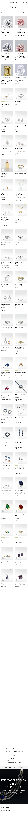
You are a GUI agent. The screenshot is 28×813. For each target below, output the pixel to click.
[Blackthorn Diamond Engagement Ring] (7, 320)
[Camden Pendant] (7, 575)
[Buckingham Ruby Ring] (21, 506)
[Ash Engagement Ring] (7, 235)
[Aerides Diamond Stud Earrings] (21, 141)
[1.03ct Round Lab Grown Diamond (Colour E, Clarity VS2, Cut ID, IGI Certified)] (7, 46)
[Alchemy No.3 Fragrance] (7, 165)
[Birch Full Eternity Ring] (21, 296)
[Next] (23, 593)
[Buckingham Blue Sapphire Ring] (21, 483)
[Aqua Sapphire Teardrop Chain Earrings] (7, 210)
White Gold (7, 101)
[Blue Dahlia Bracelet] (21, 386)
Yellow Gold (3, 101)
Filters (4, 12)
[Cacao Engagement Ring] (7, 553)
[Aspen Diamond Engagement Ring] (21, 235)
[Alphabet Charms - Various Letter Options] (7, 185)
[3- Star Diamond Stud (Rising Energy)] (7, 94)
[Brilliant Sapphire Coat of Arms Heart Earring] (21, 458)
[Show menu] (1, 2)
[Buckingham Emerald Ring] (7, 506)
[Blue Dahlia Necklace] (21, 410)
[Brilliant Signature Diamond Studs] (7, 483)
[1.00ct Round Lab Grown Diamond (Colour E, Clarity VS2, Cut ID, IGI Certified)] (7, 22)
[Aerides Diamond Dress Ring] (7, 117)
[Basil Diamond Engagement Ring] (21, 277)
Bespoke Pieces (17, 762)
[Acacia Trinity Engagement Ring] (21, 94)
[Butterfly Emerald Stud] (7, 530)
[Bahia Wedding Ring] (7, 277)
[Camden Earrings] (21, 553)
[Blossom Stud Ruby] (7, 386)
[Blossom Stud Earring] (21, 363)
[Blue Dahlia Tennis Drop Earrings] (21, 433)
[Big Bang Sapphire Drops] (7, 296)
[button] (5, 2)
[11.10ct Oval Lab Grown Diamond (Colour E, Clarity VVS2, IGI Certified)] (21, 70)
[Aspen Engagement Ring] (21, 255)
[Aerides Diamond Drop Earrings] (21, 117)
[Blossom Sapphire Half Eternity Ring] (21, 339)
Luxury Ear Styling (16, 761)
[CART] (25, 2)
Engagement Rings (6, 761)
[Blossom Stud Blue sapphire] (7, 363)
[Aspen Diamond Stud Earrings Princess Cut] (7, 255)
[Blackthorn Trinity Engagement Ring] (21, 320)
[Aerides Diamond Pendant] (7, 141)
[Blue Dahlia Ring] (7, 433)
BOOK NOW (20, 751)
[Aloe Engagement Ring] (21, 165)
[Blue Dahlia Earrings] (7, 410)
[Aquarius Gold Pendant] (21, 210)
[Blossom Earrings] (7, 339)
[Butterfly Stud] (21, 530)
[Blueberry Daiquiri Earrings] (7, 458)
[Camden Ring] (21, 575)
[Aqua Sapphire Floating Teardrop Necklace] (21, 185)
